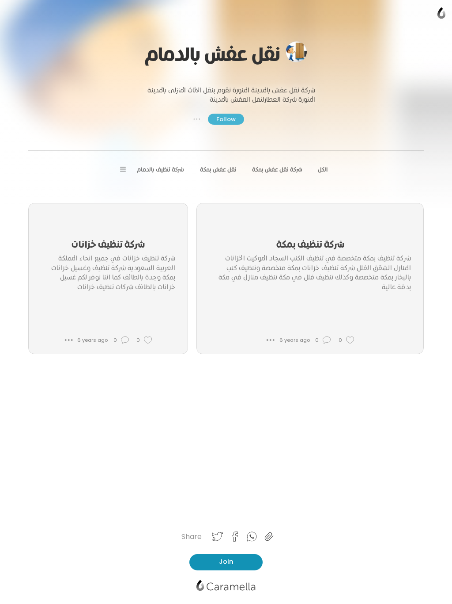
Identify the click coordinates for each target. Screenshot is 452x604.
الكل (323, 169)
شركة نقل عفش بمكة (277, 169)
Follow (226, 119)
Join (226, 561)
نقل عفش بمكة (218, 169)
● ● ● (196, 119)
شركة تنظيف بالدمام (160, 169)
